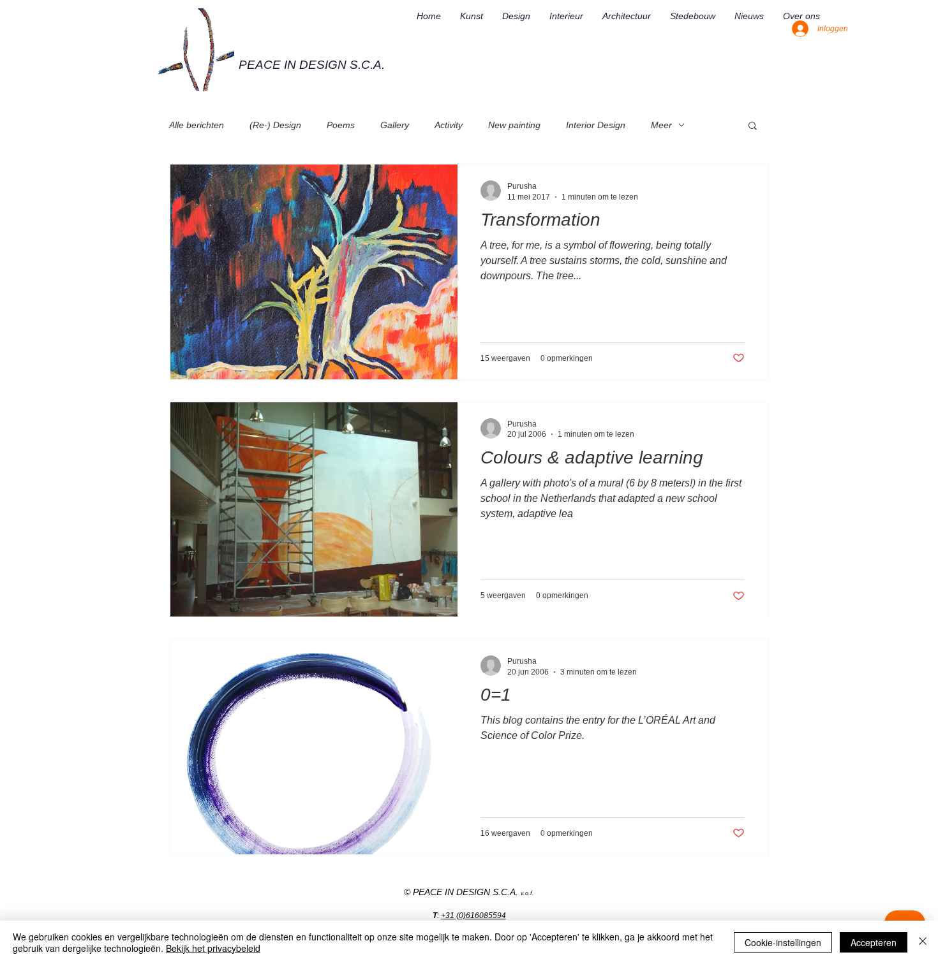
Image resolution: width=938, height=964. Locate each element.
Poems (341, 125)
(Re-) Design (275, 125)
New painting (514, 125)
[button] (753, 126)
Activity (449, 125)
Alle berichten (196, 125)
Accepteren (874, 942)
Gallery (394, 125)
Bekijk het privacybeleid (213, 948)
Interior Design (595, 125)
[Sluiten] (922, 942)
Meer (661, 125)
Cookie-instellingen (783, 942)
